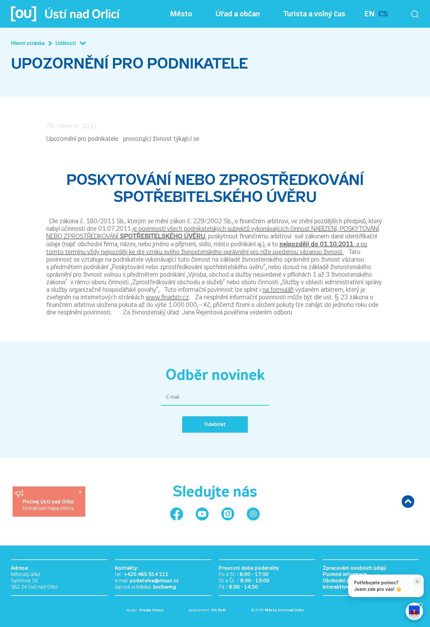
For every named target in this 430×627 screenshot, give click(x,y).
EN (369, 13)
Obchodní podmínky (346, 581)
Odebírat (215, 424)
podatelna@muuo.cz (154, 581)
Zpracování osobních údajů (354, 568)
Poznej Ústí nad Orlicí (49, 502)
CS (383, 13)
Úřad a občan (238, 13)
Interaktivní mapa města (48, 508)
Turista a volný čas (314, 13)
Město (181, 13)
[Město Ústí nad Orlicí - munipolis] (253, 514)
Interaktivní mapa (343, 587)
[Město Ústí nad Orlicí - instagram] (227, 514)
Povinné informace (345, 574)
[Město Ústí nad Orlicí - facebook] (176, 514)
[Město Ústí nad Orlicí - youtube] (202, 514)
